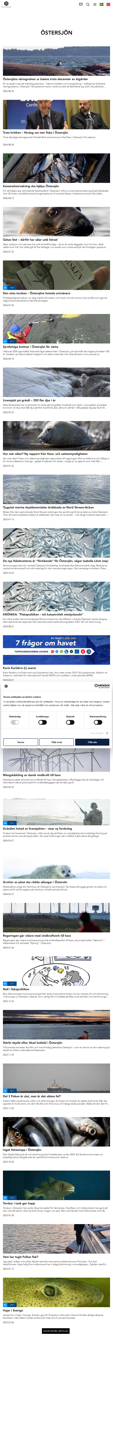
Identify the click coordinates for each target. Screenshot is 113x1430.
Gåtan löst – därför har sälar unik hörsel (30, 239)
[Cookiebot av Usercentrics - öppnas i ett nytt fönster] (97, 686)
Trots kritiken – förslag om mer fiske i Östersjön (35, 132)
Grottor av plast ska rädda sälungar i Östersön (35, 882)
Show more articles (55, 1331)
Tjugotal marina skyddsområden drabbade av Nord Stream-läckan (48, 507)
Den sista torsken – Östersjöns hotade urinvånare (36, 293)
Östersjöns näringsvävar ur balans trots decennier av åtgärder (45, 79)
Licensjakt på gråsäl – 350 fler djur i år (29, 400)
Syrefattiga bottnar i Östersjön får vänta (30, 347)
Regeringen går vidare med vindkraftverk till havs (37, 935)
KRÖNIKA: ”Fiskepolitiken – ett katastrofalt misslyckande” (43, 614)
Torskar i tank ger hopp (19, 1203)
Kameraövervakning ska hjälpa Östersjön (31, 186)
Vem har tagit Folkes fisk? (20, 1257)
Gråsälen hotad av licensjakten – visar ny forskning (37, 828)
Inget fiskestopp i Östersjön (22, 1150)
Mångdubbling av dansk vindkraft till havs (32, 775)
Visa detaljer (97, 733)
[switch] (42, 722)
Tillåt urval (56, 742)
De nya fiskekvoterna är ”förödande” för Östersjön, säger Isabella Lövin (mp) (55, 561)
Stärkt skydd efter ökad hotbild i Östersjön (32, 1042)
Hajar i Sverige (13, 1310)
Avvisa (20, 742)
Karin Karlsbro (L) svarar (19, 668)
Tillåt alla (92, 742)
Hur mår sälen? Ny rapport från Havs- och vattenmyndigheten (45, 454)
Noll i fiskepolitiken (16, 989)
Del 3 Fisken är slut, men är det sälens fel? (32, 1096)
